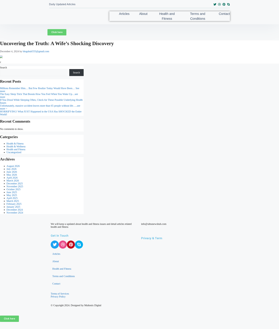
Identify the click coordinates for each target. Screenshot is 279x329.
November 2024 (14, 212)
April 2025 (12, 198)
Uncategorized (13, 152)
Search (3, 67)
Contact (224, 14)
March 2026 (12, 180)
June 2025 (11, 192)
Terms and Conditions (197, 16)
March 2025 (12, 201)
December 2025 (14, 183)
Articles (124, 14)
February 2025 (13, 204)
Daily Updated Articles (62, 4)
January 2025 (13, 206)
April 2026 (12, 177)
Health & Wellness (16, 146)
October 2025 (13, 189)
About (143, 14)
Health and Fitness (167, 16)
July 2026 (11, 169)
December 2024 (14, 209)
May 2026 (11, 174)
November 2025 (14, 186)
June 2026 (11, 171)
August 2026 (13, 166)
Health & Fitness (15, 143)
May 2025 (11, 195)
